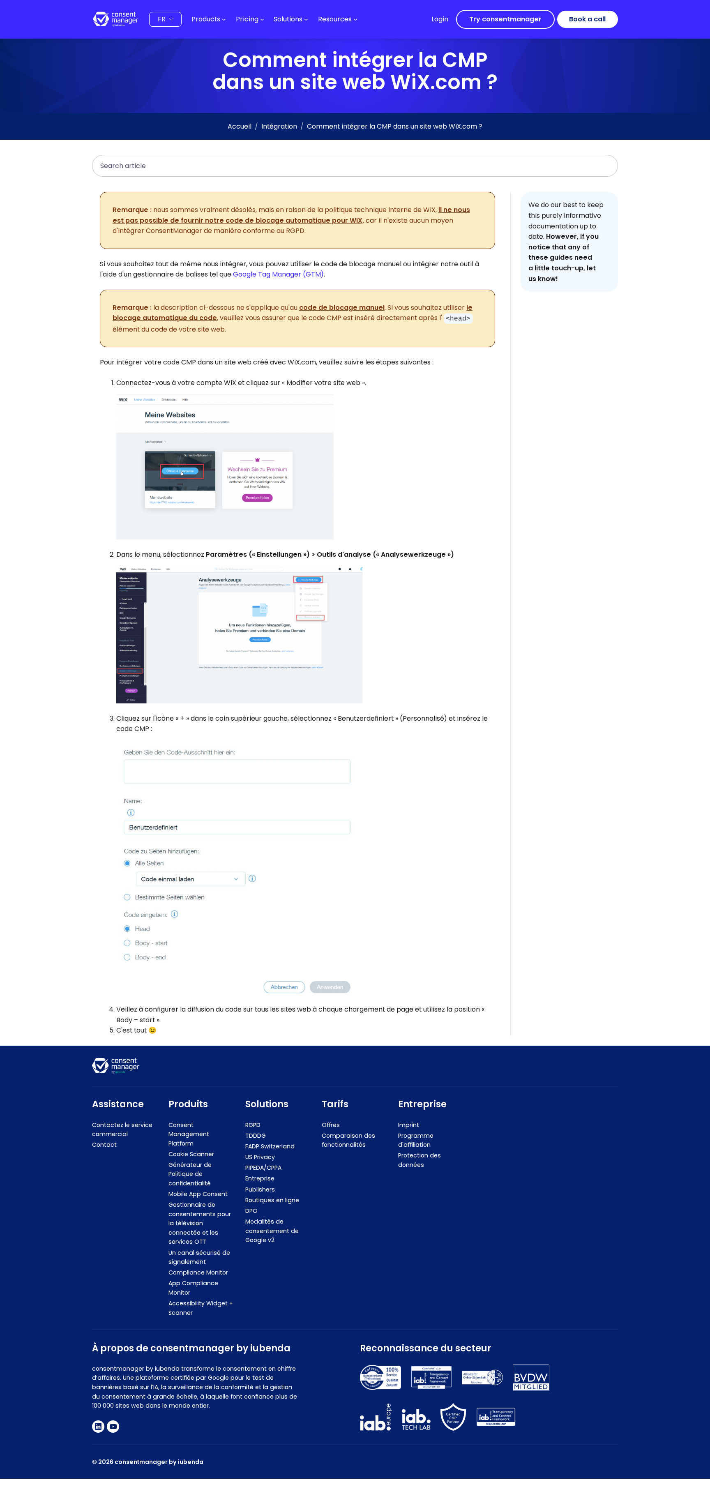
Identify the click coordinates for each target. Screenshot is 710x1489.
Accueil (239, 126)
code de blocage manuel (342, 307)
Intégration (279, 126)
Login (439, 19)
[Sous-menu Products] (224, 19)
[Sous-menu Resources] (355, 19)
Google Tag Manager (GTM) (278, 274)
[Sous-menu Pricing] (262, 19)
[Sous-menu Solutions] (306, 19)
